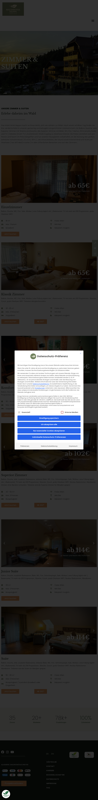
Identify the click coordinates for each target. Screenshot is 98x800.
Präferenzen (24, 446)
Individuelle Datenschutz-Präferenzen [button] (49, 437)
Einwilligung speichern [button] (49, 418)
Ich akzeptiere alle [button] (49, 424)
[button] (6, 794)
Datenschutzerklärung (41, 384)
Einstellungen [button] (40, 388)
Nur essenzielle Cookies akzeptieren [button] (49, 431)
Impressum (73, 446)
